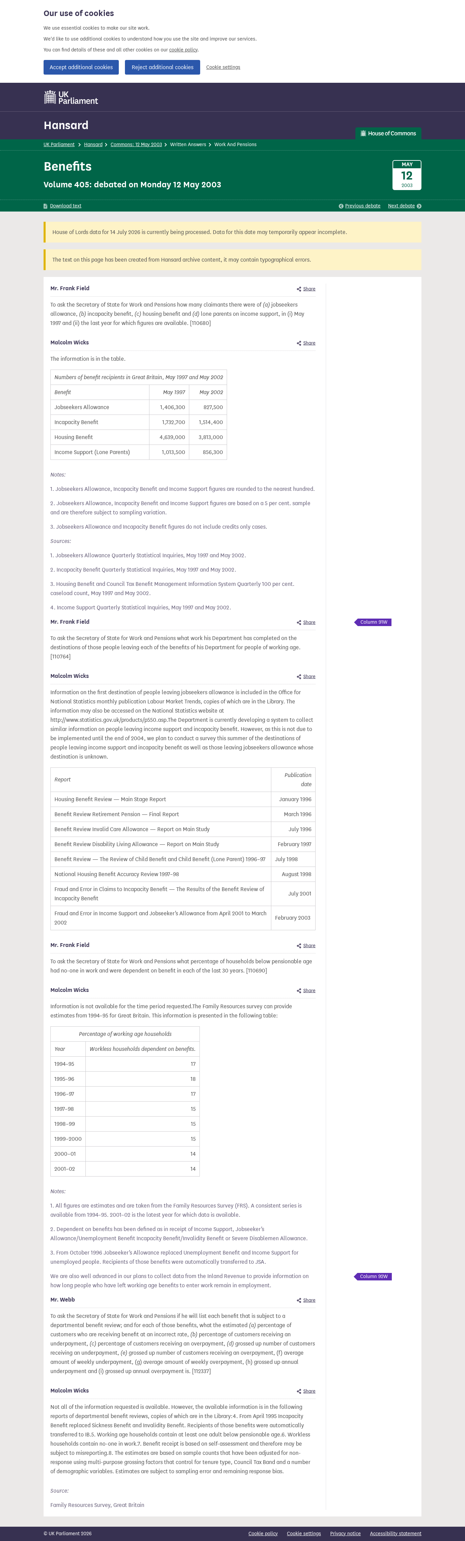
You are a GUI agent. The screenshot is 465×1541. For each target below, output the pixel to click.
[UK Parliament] (71, 97)
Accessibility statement (395, 1534)
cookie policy (183, 50)
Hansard (66, 125)
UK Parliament (59, 144)
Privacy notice (345, 1534)
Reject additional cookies (162, 67)
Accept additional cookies (81, 67)
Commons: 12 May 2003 (136, 144)
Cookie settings (223, 67)
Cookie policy (263, 1534)
